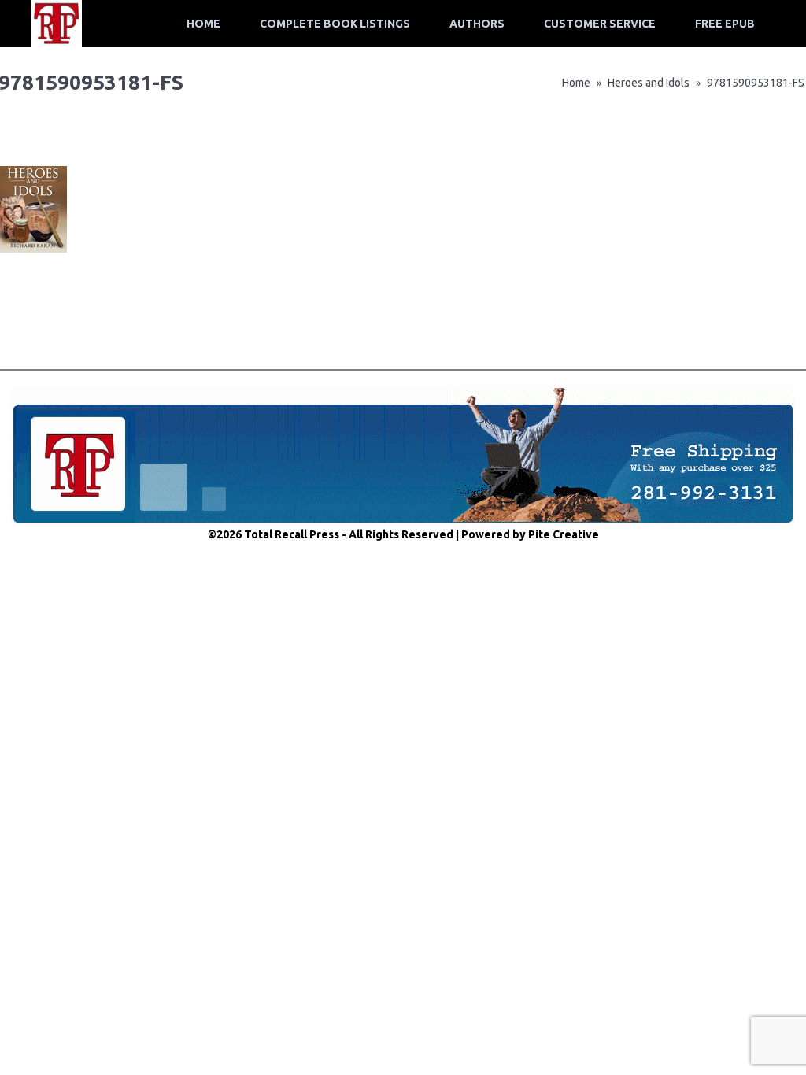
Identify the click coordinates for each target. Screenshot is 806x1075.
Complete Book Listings (335, 23)
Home (203, 23)
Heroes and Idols (649, 82)
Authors (477, 23)
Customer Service (600, 23)
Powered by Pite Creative (530, 534)
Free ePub (725, 23)
